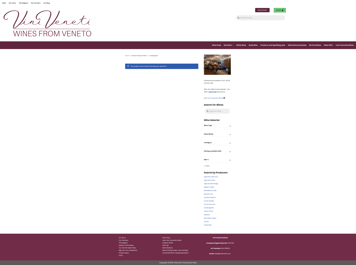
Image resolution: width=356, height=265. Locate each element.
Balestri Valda (209, 187)
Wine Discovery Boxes (297, 45)
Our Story (12, 3)
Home (127, 56)
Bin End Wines (315, 45)
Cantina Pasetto (210, 197)
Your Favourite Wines (345, 45)
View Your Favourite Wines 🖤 (214, 98)
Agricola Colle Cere (211, 177)
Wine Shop (216, 45)
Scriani (206, 221)
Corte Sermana (209, 204)
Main (4, 3)
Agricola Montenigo (211, 184)
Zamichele (207, 225)
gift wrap (212, 92)
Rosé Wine (253, 45)
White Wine (241, 45)
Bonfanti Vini (208, 194)
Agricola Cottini (209, 180)
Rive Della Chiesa (210, 218)
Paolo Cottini (208, 211)
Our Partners (36, 3)
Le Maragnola (209, 208)
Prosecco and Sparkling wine (272, 45)
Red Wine (228, 45)
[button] (228, 45)
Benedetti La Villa (210, 190)
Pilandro (207, 215)
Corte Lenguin (209, 201)
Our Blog (46, 3)
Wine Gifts (328, 45)
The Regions (23, 3)
